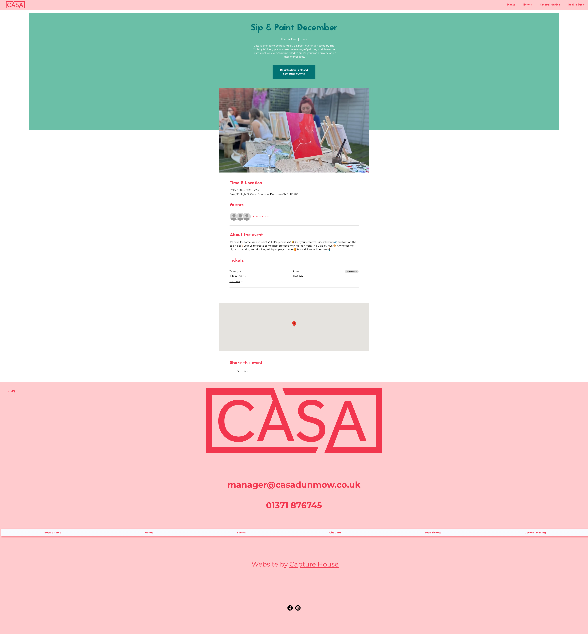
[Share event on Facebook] (231, 371)
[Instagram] (298, 608)
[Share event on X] (238, 371)
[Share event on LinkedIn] (246, 371)
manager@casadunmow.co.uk (293, 485)
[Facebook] (290, 608)
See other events (294, 73)
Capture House (314, 564)
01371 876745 (294, 505)
